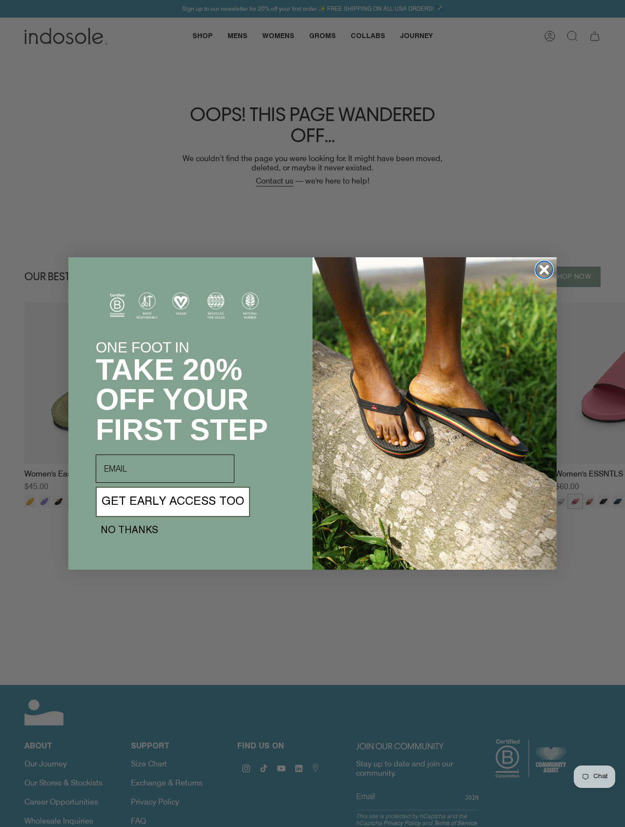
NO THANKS (129, 531)
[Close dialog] (544, 269)
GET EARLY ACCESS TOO (173, 502)
